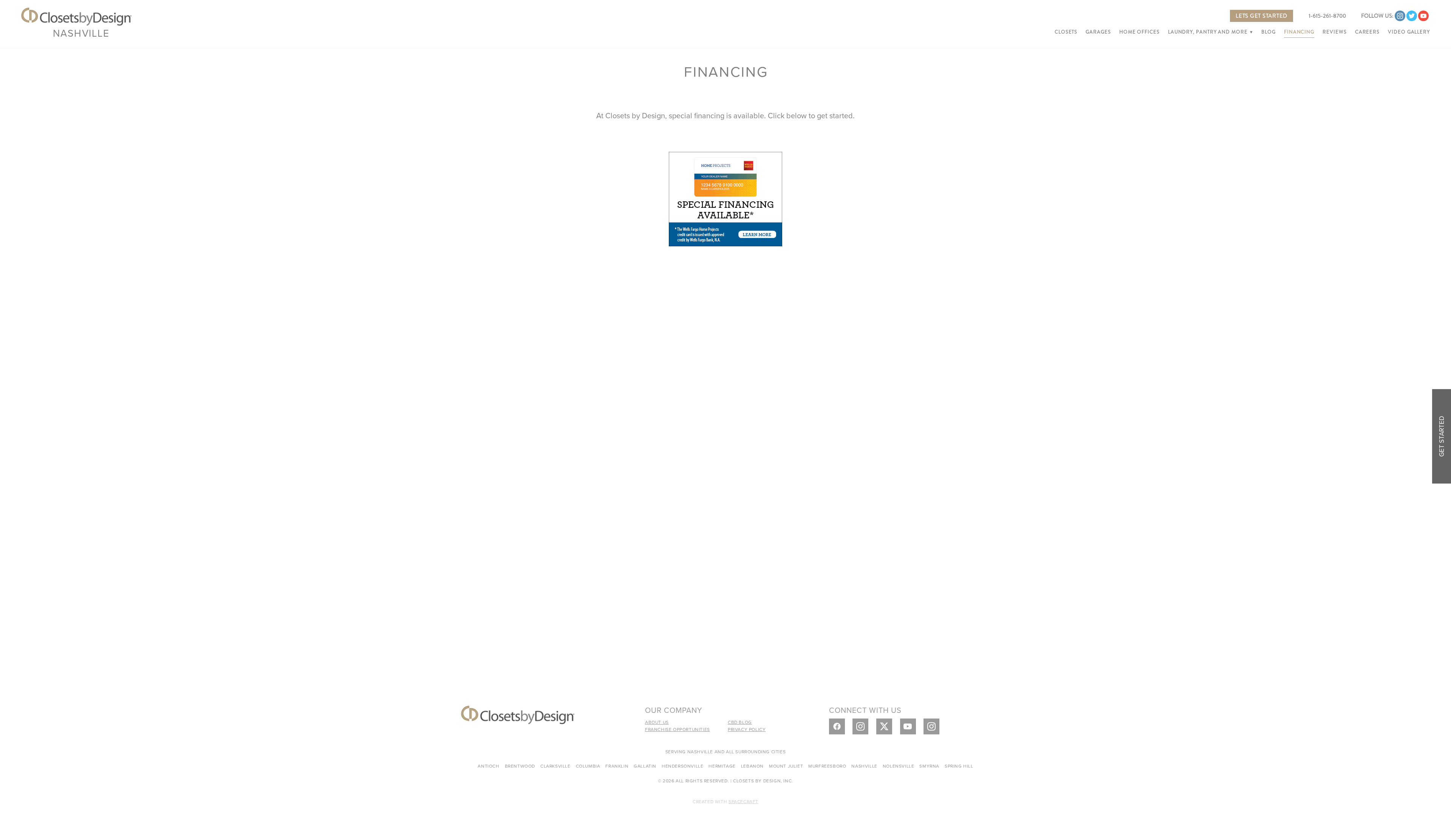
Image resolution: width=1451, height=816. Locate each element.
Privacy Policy (747, 729)
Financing (1299, 32)
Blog (1268, 32)
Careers (1367, 32)
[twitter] (1411, 16)
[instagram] (1400, 16)
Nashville (81, 33)
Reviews (1334, 32)
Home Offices (1139, 32)
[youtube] (1423, 16)
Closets (1066, 32)
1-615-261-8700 (1327, 16)
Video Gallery (1409, 32)
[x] (884, 726)
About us (657, 722)
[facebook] (837, 726)
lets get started (1261, 16)
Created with (725, 801)
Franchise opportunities (677, 729)
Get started (1441, 436)
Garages (1098, 32)
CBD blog (740, 722)
